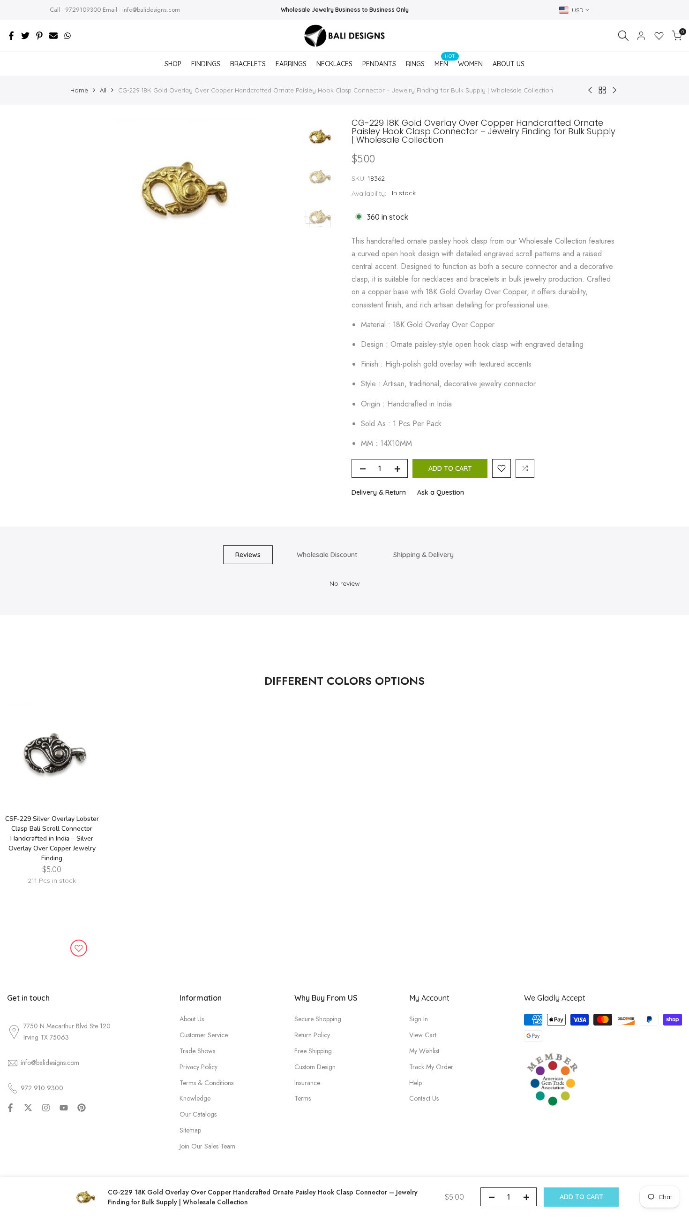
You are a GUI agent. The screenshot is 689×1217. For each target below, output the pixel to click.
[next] (279, 189)
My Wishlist (424, 1051)
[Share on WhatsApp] (67, 35)
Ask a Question (440, 492)
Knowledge (195, 1098)
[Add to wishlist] (78, 948)
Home (79, 90)
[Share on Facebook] (11, 35)
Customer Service (204, 1035)
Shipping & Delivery (423, 555)
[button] (501, 468)
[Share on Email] (53, 35)
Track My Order (431, 1067)
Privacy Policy (198, 1067)
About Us (192, 1019)
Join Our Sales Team (207, 1146)
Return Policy (312, 1035)
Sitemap (190, 1130)
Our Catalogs (198, 1114)
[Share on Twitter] (25, 35)
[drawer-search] (623, 36)
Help (415, 1082)
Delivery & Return (379, 492)
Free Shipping (313, 1051)
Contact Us (424, 1098)
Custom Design (315, 1067)
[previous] (89, 189)
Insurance (307, 1082)
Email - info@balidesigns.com (141, 9)
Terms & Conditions (206, 1082)
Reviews (248, 555)
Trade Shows (197, 1051)
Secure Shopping (317, 1019)
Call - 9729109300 (75, 9)
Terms (302, 1098)
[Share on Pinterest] (39, 35)
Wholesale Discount (327, 555)
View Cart (422, 1035)
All (103, 90)
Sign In (418, 1019)
